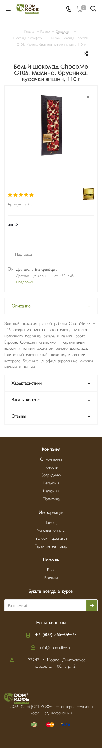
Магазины (51, 491)
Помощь (51, 522)
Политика (51, 499)
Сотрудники (51, 475)
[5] (32, 195)
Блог (51, 570)
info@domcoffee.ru (55, 647)
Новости (51, 467)
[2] (15, 195)
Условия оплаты (51, 530)
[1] (10, 195)
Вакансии (51, 483)
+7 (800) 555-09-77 (55, 634)
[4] (26, 195)
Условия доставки (51, 538)
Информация (51, 512)
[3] (21, 195)
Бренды (51, 578)
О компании (51, 459)
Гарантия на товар (51, 546)
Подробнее (25, 282)
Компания (51, 449)
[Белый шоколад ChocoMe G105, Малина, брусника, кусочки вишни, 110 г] (51, 127)
